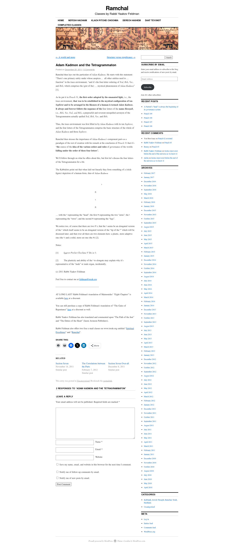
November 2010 (150, 462)
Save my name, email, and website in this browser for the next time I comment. (95, 464)
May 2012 (148, 388)
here (66, 298)
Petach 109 (148, 113)
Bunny (146, 146)
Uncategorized (83, 380)
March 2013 (148, 346)
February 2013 (149, 351)
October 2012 (149, 367)
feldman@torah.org (88, 279)
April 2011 (148, 442)
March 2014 (148, 297)
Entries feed (148, 523)
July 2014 (147, 280)
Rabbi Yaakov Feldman (153, 142)
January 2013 (149, 355)
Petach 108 (148, 117)
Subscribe (147, 87)
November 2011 (150, 413)
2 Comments (89, 69)
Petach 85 (168, 142)
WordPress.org (149, 531)
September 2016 (150, 189)
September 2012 (150, 371)
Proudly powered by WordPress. (101, 541)
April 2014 (148, 293)
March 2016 (148, 198)
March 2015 (148, 247)
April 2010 (148, 487)
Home (61, 20)
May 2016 (148, 193)
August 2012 (149, 375)
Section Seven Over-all (118, 363)
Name (98, 441)
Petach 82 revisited (165, 138)
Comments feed (150, 527)
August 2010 (149, 470)
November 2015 (150, 214)
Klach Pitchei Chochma (104, 20)
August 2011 (149, 425)
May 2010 (148, 483)
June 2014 (148, 284)
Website (98, 456)
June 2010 (148, 479)
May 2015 (148, 239)
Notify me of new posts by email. (75, 478)
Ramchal (117, 8)
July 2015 (147, 231)
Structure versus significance (121, 57)
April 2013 (148, 342)
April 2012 (148, 392)
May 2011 (148, 437)
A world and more (65, 57)
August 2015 (149, 227)
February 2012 (149, 400)
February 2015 (149, 251)
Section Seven (62, 363)
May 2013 (148, 338)
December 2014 (150, 260)
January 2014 (149, 305)
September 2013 (150, 322)
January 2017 (149, 177)
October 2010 (149, 466)
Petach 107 (148, 122)
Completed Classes (69, 24)
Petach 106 (148, 126)
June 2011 (148, 433)
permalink (107, 380)
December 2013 (150, 309)
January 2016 (149, 206)
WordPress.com (139, 541)
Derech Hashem (132, 20)
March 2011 (148, 446)
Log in (146, 519)
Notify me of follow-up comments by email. (79, 471)
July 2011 (147, 429)
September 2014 (150, 272)
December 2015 (150, 210)
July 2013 (147, 330)
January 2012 (149, 404)
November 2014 (150, 264)
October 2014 (149, 268)
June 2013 (148, 334)
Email (99, 449)
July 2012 (147, 380)
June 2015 (148, 235)
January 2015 (149, 255)
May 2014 (148, 289)
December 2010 (150, 458)
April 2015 (148, 243)
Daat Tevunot (153, 20)
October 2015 (149, 218)
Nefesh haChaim (77, 20)
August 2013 (149, 326)
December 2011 (150, 408)
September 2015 (150, 222)
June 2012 (148, 384)
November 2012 (150, 363)
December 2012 (150, 359)
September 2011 (150, 421)
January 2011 (149, 454)
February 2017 (149, 173)
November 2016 (150, 185)
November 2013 (150, 313)
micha (146, 157)
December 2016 (150, 181)
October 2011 (149, 417)
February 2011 (149, 450)
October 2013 (149, 317)
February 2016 (149, 202)
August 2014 (149, 276)
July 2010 (147, 475)
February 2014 (149, 301)
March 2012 (148, 396)
